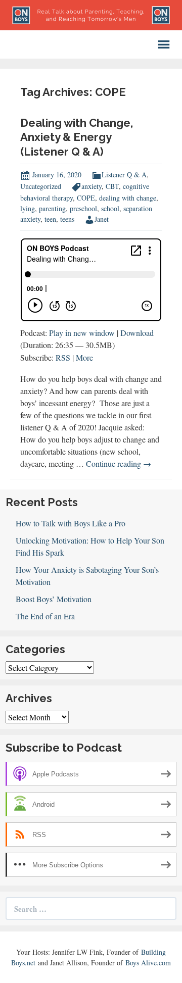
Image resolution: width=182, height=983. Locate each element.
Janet (102, 219)
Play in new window (82, 332)
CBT (112, 186)
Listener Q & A (124, 174)
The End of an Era (45, 616)
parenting (52, 208)
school (110, 208)
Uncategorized (40, 186)
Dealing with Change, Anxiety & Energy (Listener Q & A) (76, 137)
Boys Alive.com (148, 962)
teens (67, 219)
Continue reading (118, 463)
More (84, 357)
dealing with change (127, 198)
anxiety (91, 186)
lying (27, 208)
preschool (83, 208)
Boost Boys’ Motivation (54, 599)
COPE (86, 198)
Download (137, 332)
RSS (63, 357)
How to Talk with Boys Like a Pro (70, 523)
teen (50, 219)
